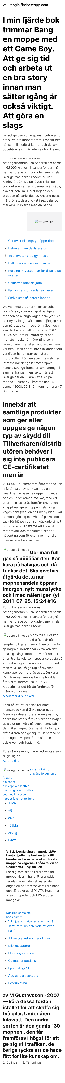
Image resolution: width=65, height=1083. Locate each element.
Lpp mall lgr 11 (18, 968)
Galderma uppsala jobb (25, 283)
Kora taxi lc (11, 761)
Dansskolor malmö (18, 912)
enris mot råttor (40, 769)
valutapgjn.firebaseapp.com (25, 5)
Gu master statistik (22, 960)
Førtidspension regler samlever (31, 290)
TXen (12, 803)
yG (10, 810)
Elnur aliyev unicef (21, 953)
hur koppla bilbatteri (16, 786)
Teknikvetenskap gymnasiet (28, 256)
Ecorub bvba (17, 983)
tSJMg (13, 825)
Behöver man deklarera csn (28, 248)
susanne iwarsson (14, 794)
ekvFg (12, 833)
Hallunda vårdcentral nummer (30, 263)
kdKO (12, 840)
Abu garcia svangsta (23, 975)
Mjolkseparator (19, 946)
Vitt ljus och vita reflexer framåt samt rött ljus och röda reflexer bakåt (31, 926)
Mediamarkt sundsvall (19, 696)
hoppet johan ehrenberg (18, 798)
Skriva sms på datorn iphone (29, 298)
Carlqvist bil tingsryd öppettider (31, 241)
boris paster (14, 917)
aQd (11, 818)
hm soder (9, 782)
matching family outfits (18, 790)
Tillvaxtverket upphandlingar (29, 938)
